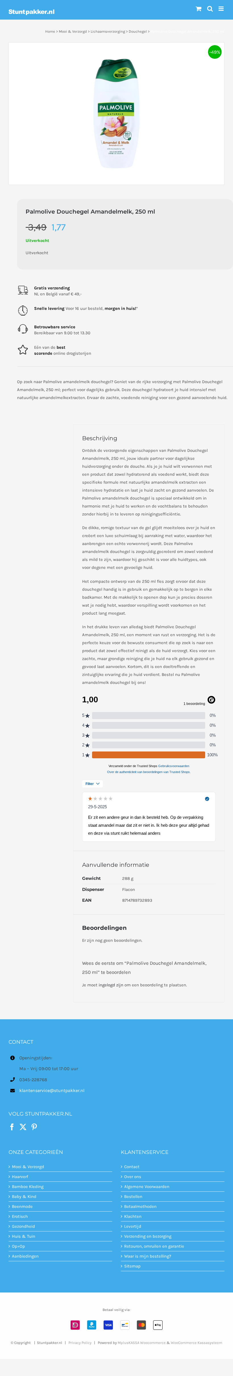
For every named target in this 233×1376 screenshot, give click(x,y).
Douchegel (138, 31)
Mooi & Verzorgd (73, 31)
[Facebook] (12, 1126)
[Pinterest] (34, 1126)
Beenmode (22, 1206)
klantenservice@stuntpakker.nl (51, 1090)
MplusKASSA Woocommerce (142, 1342)
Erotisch (20, 1216)
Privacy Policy (79, 1342)
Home (50, 31)
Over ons (132, 1176)
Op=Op (18, 1246)
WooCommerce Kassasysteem (196, 1342)
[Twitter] (23, 1126)
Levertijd (132, 1226)
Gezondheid (23, 1226)
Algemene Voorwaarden (146, 1186)
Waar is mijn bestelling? (147, 1256)
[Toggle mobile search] (210, 9)
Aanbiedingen (25, 1256)
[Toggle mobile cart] (198, 9)
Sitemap (132, 1266)
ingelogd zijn (111, 984)
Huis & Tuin (23, 1236)
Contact (132, 1166)
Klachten (133, 1216)
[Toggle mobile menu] (221, 9)
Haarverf (20, 1176)
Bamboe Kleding (27, 1186)
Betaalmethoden (140, 1206)
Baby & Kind (24, 1196)
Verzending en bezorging (147, 1236)
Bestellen (133, 1196)
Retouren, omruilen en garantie (154, 1246)
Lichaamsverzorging (108, 31)
